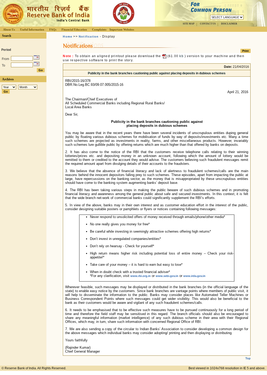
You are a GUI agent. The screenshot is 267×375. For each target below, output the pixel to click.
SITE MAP (189, 23)
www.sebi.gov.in (167, 275)
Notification (89, 36)
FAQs (52, 29)
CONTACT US (208, 23)
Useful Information (32, 29)
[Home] (45, 25)
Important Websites (122, 29)
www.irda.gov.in (194, 275)
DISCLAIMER (229, 23)
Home (67, 36)
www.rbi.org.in (140, 275)
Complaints (99, 29)
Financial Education (74, 29)
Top (248, 358)
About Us (9, 29)
